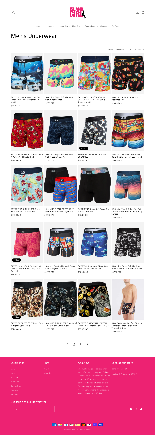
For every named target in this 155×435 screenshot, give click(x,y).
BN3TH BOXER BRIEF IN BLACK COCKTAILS (92, 155)
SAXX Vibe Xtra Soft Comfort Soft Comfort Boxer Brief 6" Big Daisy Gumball (26, 268)
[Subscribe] (51, 409)
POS (75, 429)
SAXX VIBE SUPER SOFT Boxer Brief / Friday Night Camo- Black (60, 324)
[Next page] (94, 344)
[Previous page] (61, 344)
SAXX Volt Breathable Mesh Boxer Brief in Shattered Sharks (93, 267)
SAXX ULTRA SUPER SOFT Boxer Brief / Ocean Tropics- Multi (25, 210)
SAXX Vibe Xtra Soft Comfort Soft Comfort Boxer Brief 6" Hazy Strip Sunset (127, 211)
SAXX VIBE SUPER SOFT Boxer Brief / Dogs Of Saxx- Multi (27, 324)
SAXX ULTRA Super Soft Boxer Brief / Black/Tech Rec (94, 210)
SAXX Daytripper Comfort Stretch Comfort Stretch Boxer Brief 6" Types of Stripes (127, 325)
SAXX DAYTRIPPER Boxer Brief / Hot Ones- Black (126, 98)
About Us (47, 373)
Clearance (14, 390)
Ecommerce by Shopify (85, 429)
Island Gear (15, 382)
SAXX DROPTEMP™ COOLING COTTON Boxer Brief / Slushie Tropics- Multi (91, 99)
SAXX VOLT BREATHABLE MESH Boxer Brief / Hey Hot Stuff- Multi (127, 155)
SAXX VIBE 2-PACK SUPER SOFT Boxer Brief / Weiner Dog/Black (59, 210)
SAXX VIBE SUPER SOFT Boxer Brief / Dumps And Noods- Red (27, 155)
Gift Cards (14, 394)
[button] (13, 12)
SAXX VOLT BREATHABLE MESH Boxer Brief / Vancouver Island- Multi (25, 99)
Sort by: (110, 49)
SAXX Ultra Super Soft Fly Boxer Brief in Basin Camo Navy (59, 155)
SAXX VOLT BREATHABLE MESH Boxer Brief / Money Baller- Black (93, 324)
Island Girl (14, 369)
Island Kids (15, 377)
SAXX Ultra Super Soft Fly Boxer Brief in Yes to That (59, 98)
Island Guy (14, 373)
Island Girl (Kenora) (119, 369)
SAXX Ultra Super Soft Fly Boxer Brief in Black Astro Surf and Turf (127, 267)
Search (46, 369)
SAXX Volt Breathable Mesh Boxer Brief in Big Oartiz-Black (59, 267)
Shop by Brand (16, 386)
